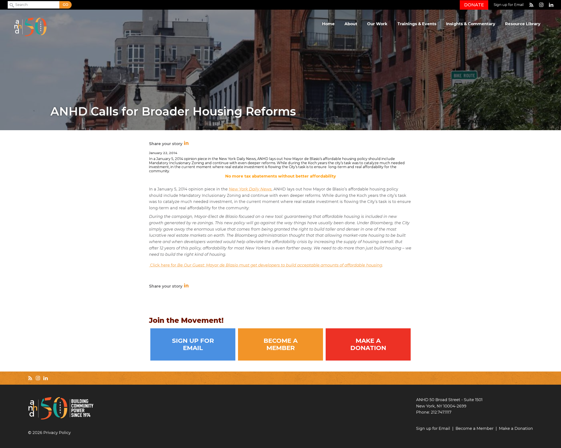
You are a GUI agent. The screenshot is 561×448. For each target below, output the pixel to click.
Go (65, 5)
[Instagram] (541, 5)
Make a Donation (368, 344)
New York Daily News (250, 189)
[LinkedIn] (551, 5)
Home (328, 24)
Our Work (377, 24)
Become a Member (281, 344)
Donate (474, 4)
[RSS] (531, 5)
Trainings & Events (416, 24)
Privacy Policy (57, 432)
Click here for (265, 265)
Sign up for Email (509, 5)
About (350, 24)
